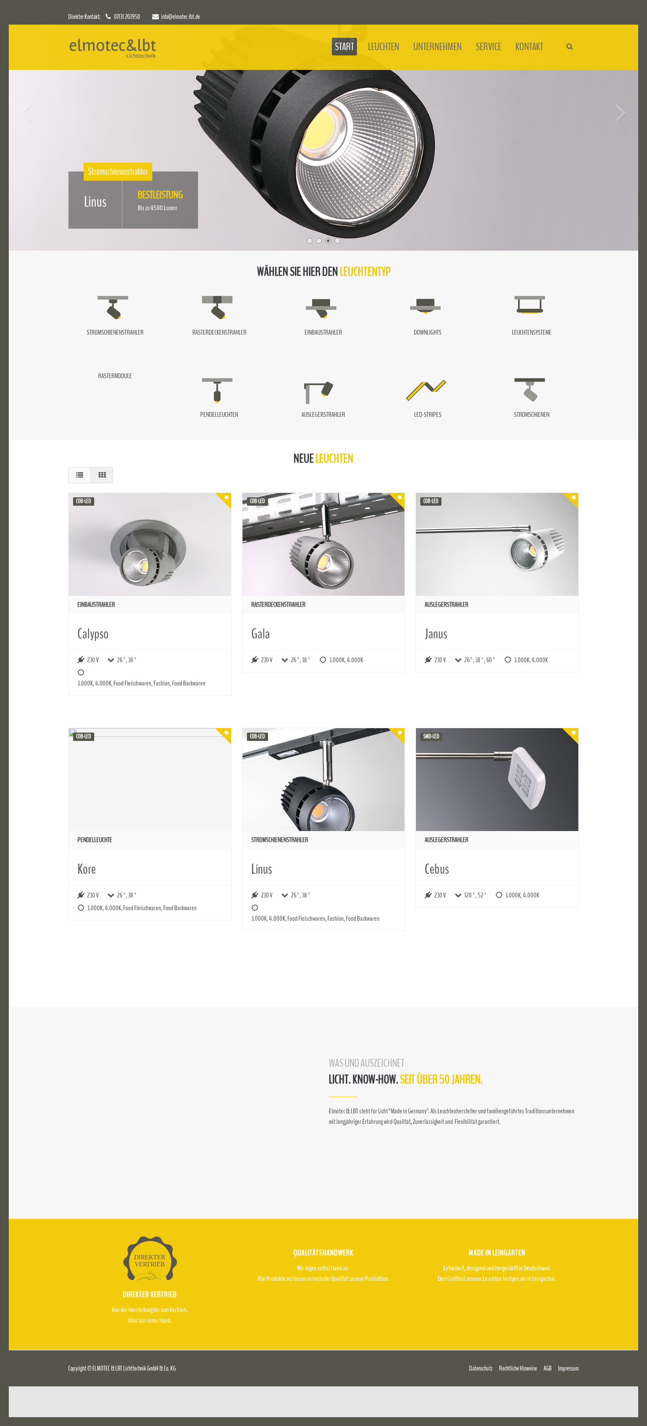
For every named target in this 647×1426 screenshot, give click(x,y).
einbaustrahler (96, 604)
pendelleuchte (94, 840)
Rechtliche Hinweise (518, 1368)
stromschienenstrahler (279, 840)
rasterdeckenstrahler (278, 604)
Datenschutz (481, 1368)
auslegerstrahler (446, 604)
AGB (547, 1368)
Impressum (568, 1368)
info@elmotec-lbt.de (180, 16)
